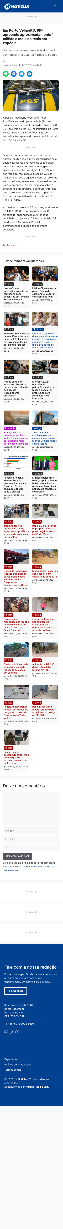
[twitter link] (6, 1032)
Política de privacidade (17, 1064)
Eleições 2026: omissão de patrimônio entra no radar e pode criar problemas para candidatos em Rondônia (43, 390)
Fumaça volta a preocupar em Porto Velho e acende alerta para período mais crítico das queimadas (16, 438)
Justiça (37, 428)
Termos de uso (12, 1069)
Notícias (38, 329)
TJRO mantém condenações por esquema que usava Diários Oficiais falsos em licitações (44, 438)
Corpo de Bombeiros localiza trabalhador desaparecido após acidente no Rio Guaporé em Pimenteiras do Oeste (16, 578)
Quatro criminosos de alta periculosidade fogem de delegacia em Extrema (16, 668)
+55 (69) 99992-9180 (21, 1023)
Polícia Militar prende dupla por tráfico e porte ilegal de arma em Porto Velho (44, 530)
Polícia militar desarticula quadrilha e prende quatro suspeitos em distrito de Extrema (16, 758)
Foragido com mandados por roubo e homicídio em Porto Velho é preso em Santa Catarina (16, 625)
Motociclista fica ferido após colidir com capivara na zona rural (45, 574)
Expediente (10, 1059)
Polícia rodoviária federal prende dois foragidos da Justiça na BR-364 (43, 710)
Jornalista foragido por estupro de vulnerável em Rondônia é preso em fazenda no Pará (44, 625)
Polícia (11, 245)
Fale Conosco (16, 990)
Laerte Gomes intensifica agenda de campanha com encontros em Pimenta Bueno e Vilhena (16, 294)
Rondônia (9, 428)
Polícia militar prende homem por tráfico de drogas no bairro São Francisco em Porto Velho (16, 712)
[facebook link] (17, 1032)
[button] (47, 6)
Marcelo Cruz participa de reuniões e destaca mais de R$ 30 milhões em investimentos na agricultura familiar (16, 339)
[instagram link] (12, 1032)
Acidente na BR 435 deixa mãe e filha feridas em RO (43, 667)
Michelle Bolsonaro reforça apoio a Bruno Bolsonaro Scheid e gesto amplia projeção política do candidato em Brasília (44, 484)
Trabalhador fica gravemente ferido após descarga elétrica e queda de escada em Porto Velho (16, 531)
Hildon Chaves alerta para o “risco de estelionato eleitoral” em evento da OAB (44, 292)
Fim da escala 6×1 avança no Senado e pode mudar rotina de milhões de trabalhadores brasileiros (16, 388)
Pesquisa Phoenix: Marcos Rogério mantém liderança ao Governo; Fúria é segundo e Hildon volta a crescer (15, 484)
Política (8, 284)
